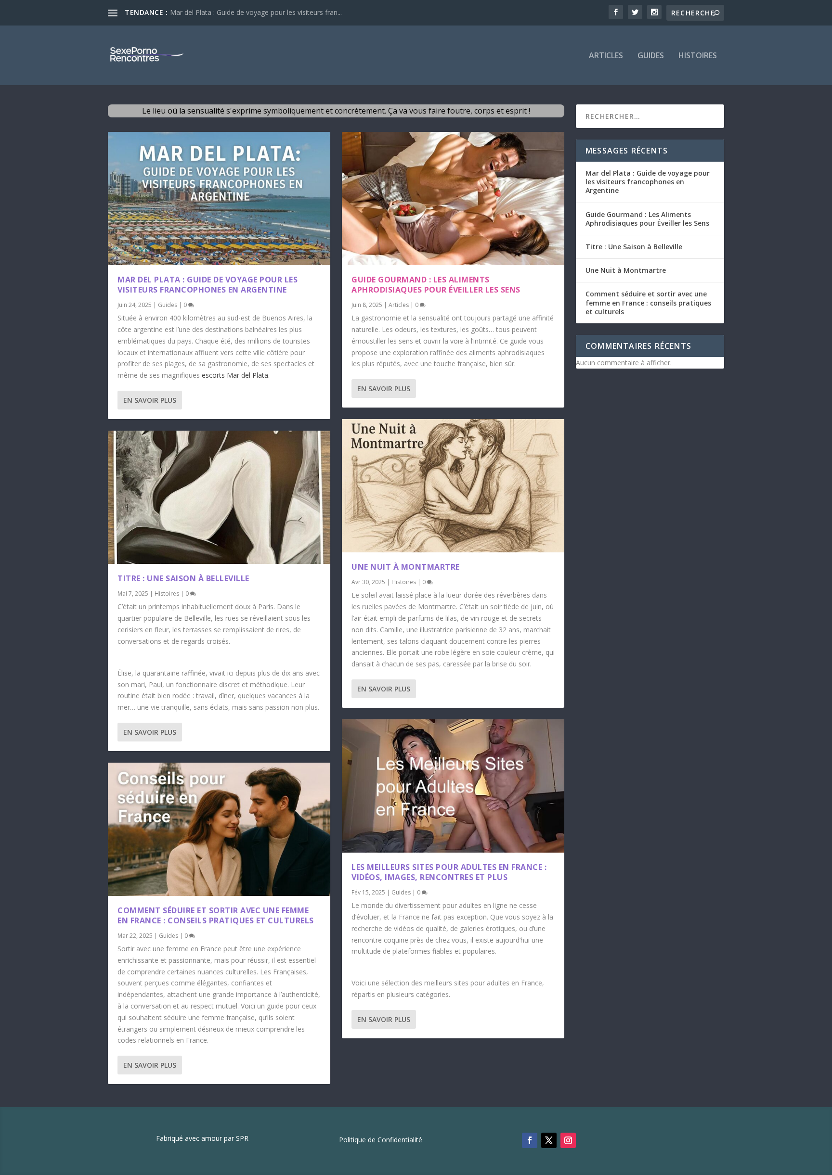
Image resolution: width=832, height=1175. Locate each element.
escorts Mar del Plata (235, 375)
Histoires (697, 56)
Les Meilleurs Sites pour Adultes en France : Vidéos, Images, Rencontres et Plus (448, 872)
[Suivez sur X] (549, 1140)
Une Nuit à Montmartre (405, 567)
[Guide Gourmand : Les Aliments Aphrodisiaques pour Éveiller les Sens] (453, 198)
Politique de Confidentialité (380, 1140)
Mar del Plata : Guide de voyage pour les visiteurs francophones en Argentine (207, 284)
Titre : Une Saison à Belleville (183, 578)
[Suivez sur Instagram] (568, 1140)
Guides (650, 56)
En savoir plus (149, 400)
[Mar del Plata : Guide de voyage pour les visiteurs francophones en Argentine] (219, 198)
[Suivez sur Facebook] (529, 1140)
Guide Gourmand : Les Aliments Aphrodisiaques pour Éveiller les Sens (435, 284)
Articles (606, 56)
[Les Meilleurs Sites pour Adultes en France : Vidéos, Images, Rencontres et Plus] (453, 786)
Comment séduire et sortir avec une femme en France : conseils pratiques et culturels (215, 915)
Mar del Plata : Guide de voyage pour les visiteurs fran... (256, 12)
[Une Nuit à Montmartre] (453, 485)
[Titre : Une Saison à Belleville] (219, 497)
